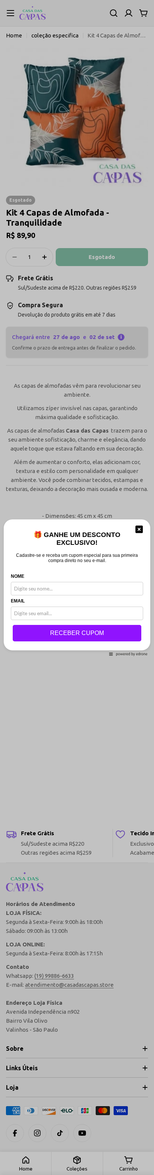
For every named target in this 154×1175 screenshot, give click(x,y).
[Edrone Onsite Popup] (77, 587)
